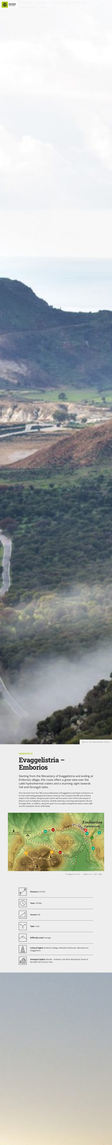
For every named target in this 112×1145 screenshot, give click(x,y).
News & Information (28, 7)
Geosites (55, 2)
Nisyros (30, 2)
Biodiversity (65, 2)
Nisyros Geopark (42, 2)
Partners (43, 7)
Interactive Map (79, 2)
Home (22, 2)
